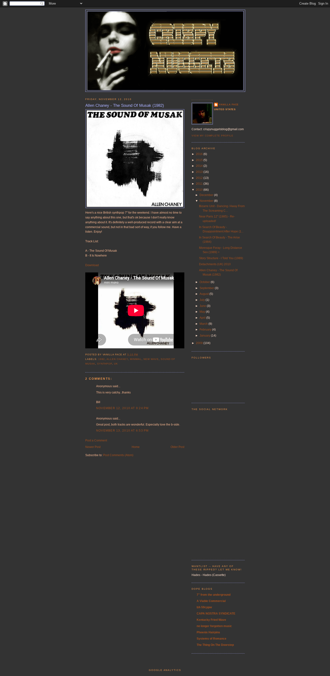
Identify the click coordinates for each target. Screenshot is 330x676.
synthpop (104, 363)
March (204, 323)
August (204, 294)
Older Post (177, 447)
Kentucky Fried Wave (211, 620)
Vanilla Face (229, 104)
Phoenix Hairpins (208, 632)
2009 (199, 343)
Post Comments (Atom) (118, 455)
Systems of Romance (211, 638)
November (207, 201)
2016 (199, 154)
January (205, 335)
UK (116, 363)
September (207, 288)
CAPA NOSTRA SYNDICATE (216, 613)
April (203, 317)
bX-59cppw (204, 607)
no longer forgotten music (214, 626)
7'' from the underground (213, 594)
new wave (151, 359)
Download (92, 265)
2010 (199, 189)
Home (136, 447)
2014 (199, 166)
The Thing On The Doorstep (215, 645)
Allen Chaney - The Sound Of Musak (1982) (124, 105)
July (203, 300)
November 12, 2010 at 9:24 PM (122, 408)
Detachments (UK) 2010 (215, 264)
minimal (136, 359)
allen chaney (117, 359)
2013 (199, 172)
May (203, 311)
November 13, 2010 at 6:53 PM (122, 430)
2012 (199, 178)
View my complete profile (212, 135)
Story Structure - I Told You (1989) (221, 258)
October (205, 282)
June (203, 306)
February (206, 329)
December (207, 195)
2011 (199, 183)
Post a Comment (96, 440)
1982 (101, 359)
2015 (199, 160)
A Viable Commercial (211, 601)
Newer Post (92, 447)
